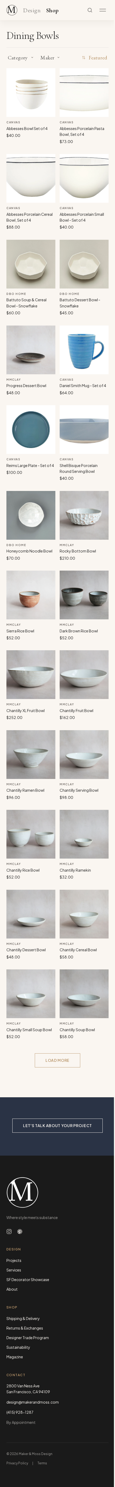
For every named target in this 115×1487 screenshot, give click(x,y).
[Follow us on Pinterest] (19, 1231)
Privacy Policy (17, 1463)
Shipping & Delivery (23, 1318)
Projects (13, 1260)
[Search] (90, 10)
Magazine (14, 1356)
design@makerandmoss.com (32, 1402)
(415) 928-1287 (19, 1412)
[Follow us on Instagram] (9, 1231)
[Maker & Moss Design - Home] (57, 1192)
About (12, 1289)
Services (13, 1269)
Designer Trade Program (27, 1337)
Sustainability (18, 1347)
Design (32, 10)
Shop (52, 10)
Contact (15, 1375)
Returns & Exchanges (24, 1328)
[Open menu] (103, 10)
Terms (42, 1463)
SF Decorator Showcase (27, 1279)
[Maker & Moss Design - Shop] (11, 10)
